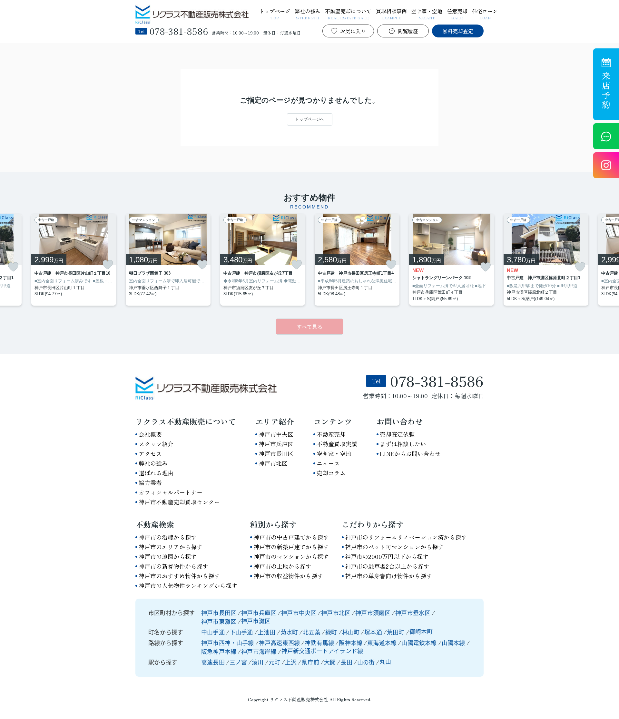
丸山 (385, 661)
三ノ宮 (238, 662)
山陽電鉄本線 (419, 642)
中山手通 (213, 632)
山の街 (366, 662)
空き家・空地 (426, 13)
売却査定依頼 (397, 434)
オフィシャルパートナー (170, 492)
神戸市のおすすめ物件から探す (179, 576)
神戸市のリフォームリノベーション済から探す (406, 537)
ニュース (328, 463)
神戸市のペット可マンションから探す (394, 546)
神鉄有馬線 (320, 642)
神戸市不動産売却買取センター (179, 502)
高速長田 (213, 662)
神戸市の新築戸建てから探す (291, 546)
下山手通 (242, 632)
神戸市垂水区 (412, 612)
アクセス (150, 453)
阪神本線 (351, 642)
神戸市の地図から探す (168, 556)
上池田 (267, 632)
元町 (274, 662)
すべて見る (309, 326)
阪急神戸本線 (219, 651)
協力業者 (150, 482)
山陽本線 (454, 642)
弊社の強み (307, 13)
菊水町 (290, 632)
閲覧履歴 (408, 31)
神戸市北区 (273, 463)
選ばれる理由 (156, 473)
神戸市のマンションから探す (291, 556)
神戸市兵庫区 (276, 444)
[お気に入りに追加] (13, 267)
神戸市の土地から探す (282, 566)
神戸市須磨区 (372, 612)
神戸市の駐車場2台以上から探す (387, 566)
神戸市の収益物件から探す (288, 576)
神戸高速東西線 (280, 642)
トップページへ (309, 119)
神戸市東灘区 (218, 621)
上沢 (291, 662)
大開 (330, 662)
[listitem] (168, 260)
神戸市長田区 (276, 453)
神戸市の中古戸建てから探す (291, 537)
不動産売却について (348, 13)
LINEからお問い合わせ (410, 453)
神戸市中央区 (276, 434)
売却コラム (331, 473)
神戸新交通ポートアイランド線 (322, 650)
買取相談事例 (391, 13)
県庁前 (310, 662)
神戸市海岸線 (259, 651)
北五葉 (312, 632)
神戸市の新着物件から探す (173, 566)
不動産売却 (331, 434)
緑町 (332, 632)
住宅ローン (485, 13)
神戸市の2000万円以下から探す (386, 556)
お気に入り (353, 31)
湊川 (257, 662)
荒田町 (396, 632)
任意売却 (457, 13)
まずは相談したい (403, 444)
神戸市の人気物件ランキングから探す (188, 585)
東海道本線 (382, 642)
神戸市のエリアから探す (170, 546)
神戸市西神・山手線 (228, 642)
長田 (346, 662)
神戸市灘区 (255, 620)
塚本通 (373, 632)
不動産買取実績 (337, 444)
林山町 (351, 632)
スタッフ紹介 (156, 444)
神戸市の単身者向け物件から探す (388, 576)
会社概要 (150, 434)
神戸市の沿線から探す (168, 537)
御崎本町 (421, 631)
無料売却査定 (457, 31)
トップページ (274, 13)
